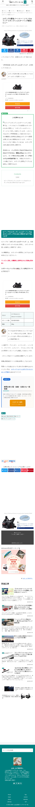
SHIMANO (11, 416)
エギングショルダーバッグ (9, 418)
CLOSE (17, 177)
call (25, 801)
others (9, 799)
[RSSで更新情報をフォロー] (21, 783)
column (26, 797)
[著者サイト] (14, 783)
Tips (26, 794)
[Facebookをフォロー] (16, 783)
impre (9, 797)
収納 (4, 413)
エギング (18, 416)
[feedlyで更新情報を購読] (19, 783)
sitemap (9, 801)
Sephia (4, 416)
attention (25, 799)
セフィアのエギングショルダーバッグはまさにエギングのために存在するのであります (17, 181)
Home (9, 794)
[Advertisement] (17, 206)
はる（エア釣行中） (17, 768)
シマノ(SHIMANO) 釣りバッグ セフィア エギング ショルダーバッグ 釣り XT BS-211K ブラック (17, 94)
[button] (31, 750)
